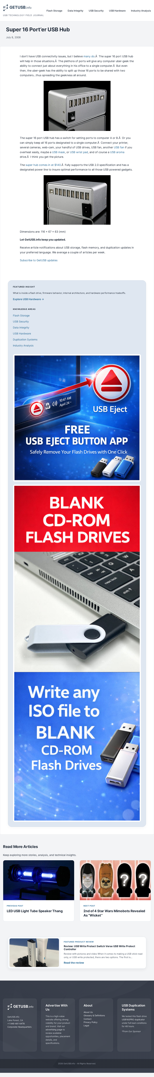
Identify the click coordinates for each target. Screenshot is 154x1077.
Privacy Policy (90, 1022)
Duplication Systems (25, 339)
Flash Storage (54, 10)
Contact (87, 1019)
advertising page (54, 1029)
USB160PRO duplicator (133, 1019)
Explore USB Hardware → (28, 299)
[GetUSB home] (19, 1007)
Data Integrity (75, 10)
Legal (86, 1025)
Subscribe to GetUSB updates (38, 260)
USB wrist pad (79, 152)
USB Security (96, 10)
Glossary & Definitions (94, 1015)
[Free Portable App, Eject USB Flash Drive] (77, 417)
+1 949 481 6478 (16, 1023)
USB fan (119, 147)
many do (89, 56)
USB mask (58, 152)
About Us (88, 1012)
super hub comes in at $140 (43, 164)
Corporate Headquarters (19, 1027)
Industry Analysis (141, 10)
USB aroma (117, 152)
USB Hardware (117, 10)
